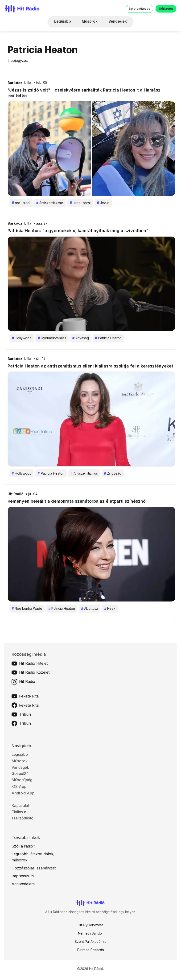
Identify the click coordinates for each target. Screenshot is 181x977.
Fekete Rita (29, 696)
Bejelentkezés (139, 8)
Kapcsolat (20, 805)
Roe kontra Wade (27, 608)
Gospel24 (20, 773)
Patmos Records (90, 950)
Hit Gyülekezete (90, 925)
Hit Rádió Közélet (34, 672)
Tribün (25, 714)
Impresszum (23, 875)
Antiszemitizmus (50, 203)
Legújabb (62, 21)
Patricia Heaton (108, 338)
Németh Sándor (90, 933)
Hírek (109, 608)
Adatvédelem (23, 883)
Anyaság (80, 338)
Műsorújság (22, 779)
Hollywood (22, 338)
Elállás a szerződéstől (23, 815)
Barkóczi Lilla (19, 83)
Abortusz (89, 608)
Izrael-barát (80, 203)
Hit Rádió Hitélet (33, 663)
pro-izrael (21, 203)
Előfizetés (165, 8)
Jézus (103, 203)
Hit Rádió (16, 494)
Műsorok (90, 21)
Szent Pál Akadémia (90, 941)
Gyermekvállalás (52, 338)
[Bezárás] (156, 34)
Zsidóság (112, 473)
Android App (23, 793)
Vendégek (117, 21)
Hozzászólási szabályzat (34, 868)
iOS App (19, 786)
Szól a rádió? (23, 846)
